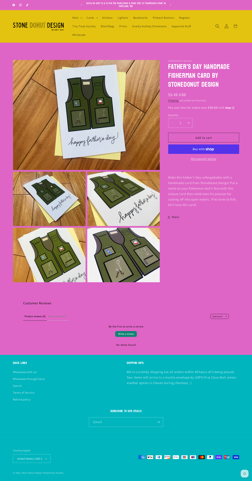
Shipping (173, 100)
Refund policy (22, 399)
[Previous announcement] (81, 5)
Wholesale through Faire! (29, 379)
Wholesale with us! (25, 372)
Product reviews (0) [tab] (35, 316)
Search (17, 386)
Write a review (126, 334)
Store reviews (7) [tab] (57, 316)
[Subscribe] (158, 422)
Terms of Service (23, 392)
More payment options (203, 159)
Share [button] (175, 217)
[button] (77, 18)
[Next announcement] (170, 5)
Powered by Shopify (53, 472)
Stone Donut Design (31, 472)
